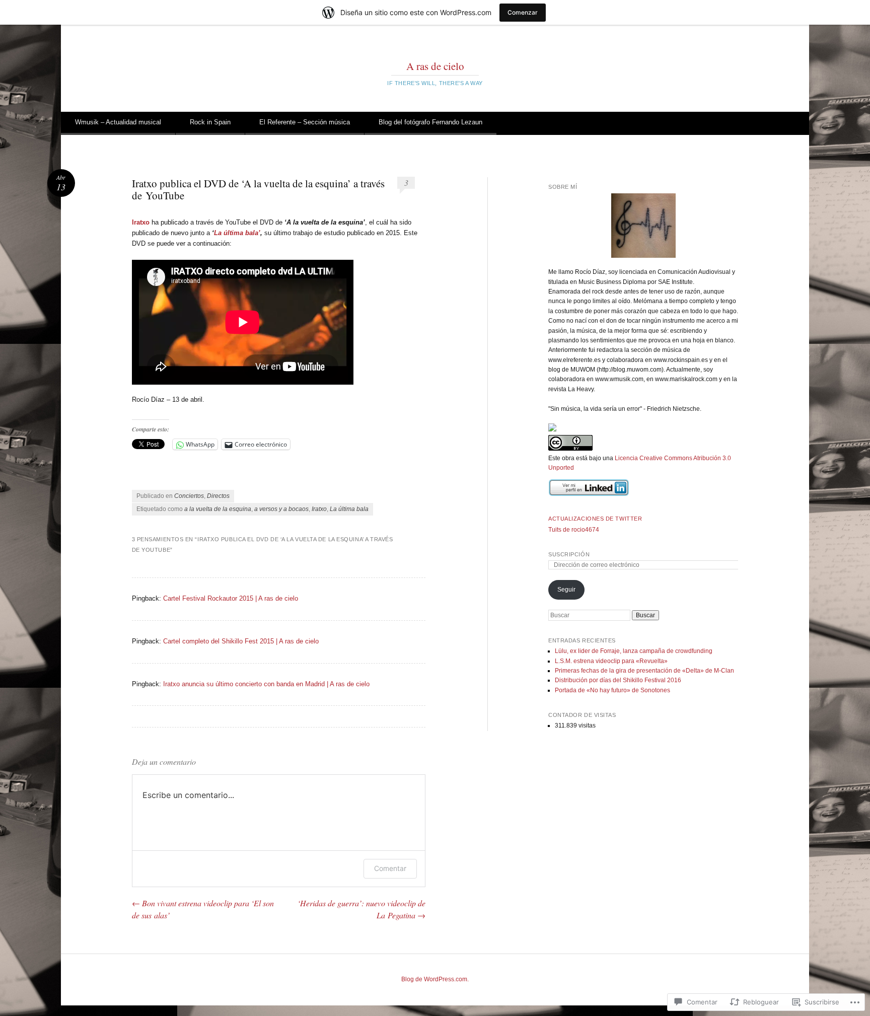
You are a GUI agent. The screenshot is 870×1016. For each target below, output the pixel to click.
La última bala (349, 509)
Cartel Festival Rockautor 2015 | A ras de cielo (230, 598)
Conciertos (189, 495)
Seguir (566, 589)
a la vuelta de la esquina (217, 509)
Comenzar (523, 12)
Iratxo (319, 509)
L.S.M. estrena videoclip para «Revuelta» (611, 661)
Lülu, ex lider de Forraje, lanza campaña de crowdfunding (633, 651)
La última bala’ (237, 233)
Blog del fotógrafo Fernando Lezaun (430, 122)
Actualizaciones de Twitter (595, 519)
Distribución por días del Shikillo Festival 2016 (618, 680)
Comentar (390, 868)
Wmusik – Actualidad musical (118, 122)
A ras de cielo (435, 66)
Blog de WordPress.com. (435, 979)
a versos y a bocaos (281, 509)
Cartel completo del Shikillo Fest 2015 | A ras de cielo (241, 641)
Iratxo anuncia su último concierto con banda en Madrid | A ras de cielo (266, 684)
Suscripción (569, 554)
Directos (218, 495)
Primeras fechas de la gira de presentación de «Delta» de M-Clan (644, 670)
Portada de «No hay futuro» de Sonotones (612, 690)
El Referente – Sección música (304, 122)
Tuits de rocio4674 (573, 529)
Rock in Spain (210, 122)
